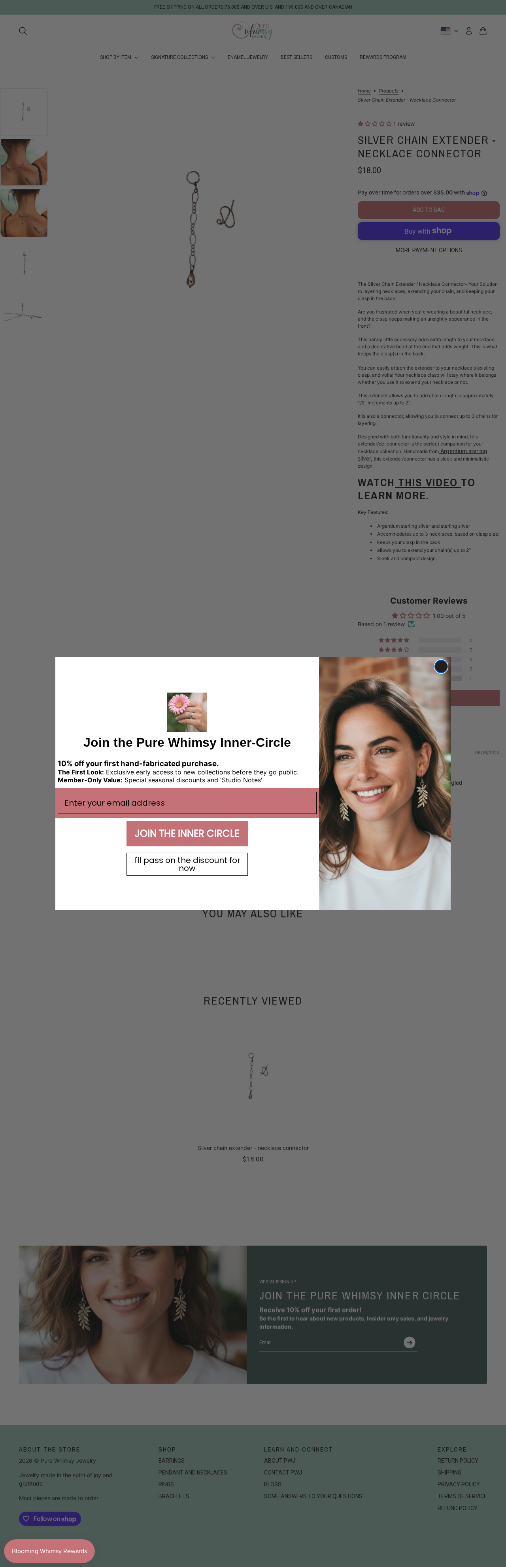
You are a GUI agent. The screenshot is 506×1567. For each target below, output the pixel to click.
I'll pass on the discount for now (187, 864)
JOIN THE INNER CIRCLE (187, 833)
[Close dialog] (441, 666)
